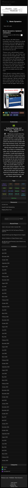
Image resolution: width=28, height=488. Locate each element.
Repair (23, 191)
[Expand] (2, 15)
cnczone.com (5, 204)
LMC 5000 (10, 191)
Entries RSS (13, 484)
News (5, 469)
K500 (10, 188)
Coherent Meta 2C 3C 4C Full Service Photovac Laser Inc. (12, 231)
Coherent (17, 184)
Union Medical (23, 194)
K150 (23, 184)
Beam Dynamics (4, 184)
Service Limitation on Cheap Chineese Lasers (12, 238)
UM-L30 (17, 194)
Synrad (4, 194)
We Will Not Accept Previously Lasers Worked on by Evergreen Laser (14, 242)
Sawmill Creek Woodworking (8, 207)
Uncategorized (7, 471)
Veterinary (13, 198)
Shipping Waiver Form (7, 209)
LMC (4, 191)
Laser (23, 188)
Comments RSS (13, 485)
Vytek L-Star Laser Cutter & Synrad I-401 (11, 227)
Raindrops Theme (14, 486)
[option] (14, 151)
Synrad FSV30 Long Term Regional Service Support (13, 234)
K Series (17, 188)
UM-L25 (11, 194)
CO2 (10, 184)
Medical (17, 191)
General (5, 467)
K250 (4, 188)
